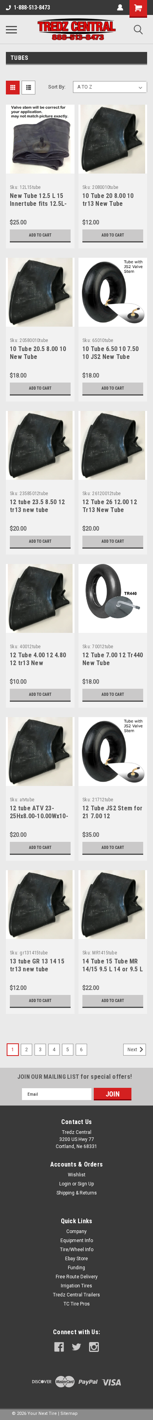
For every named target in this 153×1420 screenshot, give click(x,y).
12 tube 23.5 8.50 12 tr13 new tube (37, 506)
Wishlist (77, 1175)
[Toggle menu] (11, 29)
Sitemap (69, 1413)
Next (133, 1049)
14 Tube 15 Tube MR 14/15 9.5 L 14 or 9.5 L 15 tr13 (112, 969)
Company (76, 1231)
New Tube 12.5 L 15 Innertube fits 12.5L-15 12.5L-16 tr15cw (38, 203)
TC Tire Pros (77, 1304)
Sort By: (57, 87)
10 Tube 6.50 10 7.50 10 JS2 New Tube (110, 353)
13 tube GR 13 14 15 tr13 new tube (37, 965)
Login (65, 1184)
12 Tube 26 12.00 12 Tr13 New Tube (109, 506)
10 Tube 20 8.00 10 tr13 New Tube (108, 199)
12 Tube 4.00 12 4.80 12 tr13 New (38, 659)
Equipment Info (76, 1240)
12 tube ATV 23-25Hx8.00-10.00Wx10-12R (39, 816)
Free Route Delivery (77, 1276)
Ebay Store (76, 1258)
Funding (76, 1267)
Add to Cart (40, 235)
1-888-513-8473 (32, 7)
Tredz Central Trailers (76, 1295)
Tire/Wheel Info (76, 1249)
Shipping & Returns (76, 1193)
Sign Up (86, 1184)
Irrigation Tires (76, 1286)
